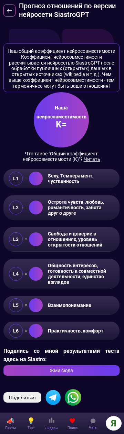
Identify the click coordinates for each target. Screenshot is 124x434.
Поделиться (22, 397)
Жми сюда (61, 370)
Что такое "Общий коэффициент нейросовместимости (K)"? (61, 156)
